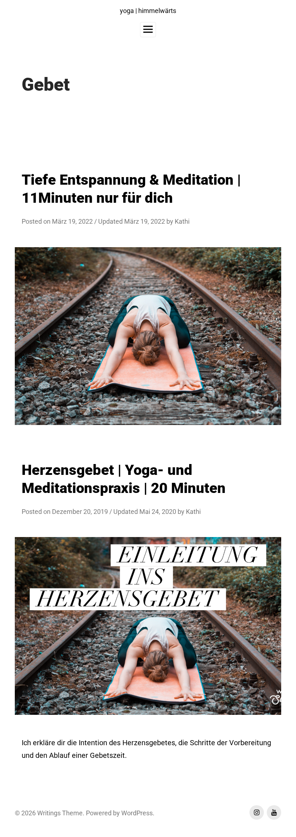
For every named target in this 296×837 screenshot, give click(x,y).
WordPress (137, 813)
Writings (49, 813)
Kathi (182, 221)
